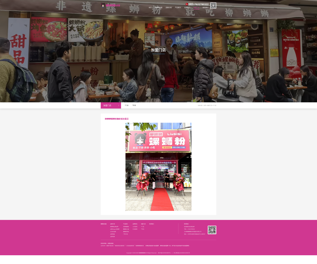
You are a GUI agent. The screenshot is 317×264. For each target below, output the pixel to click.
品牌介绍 (169, 7)
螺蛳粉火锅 (126, 229)
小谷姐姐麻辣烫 (130, 245)
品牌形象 (112, 234)
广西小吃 (125, 234)
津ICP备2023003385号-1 (164, 253)
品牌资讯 (187, 7)
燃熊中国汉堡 (109, 245)
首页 (150, 7)
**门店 (126, 105)
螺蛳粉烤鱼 (126, 231)
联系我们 (206, 7)
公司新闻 (135, 226)
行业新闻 (135, 229)
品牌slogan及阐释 (114, 229)
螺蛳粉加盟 (158, 7)
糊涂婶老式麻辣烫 (119, 245)
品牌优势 (112, 236)
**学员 (134, 105)
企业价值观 (113, 231)
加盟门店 (196, 7)
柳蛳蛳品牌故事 (114, 226)
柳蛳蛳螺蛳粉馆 (140, 245)
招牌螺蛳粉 (126, 226)
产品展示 (178, 7)
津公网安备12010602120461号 (182, 253)
